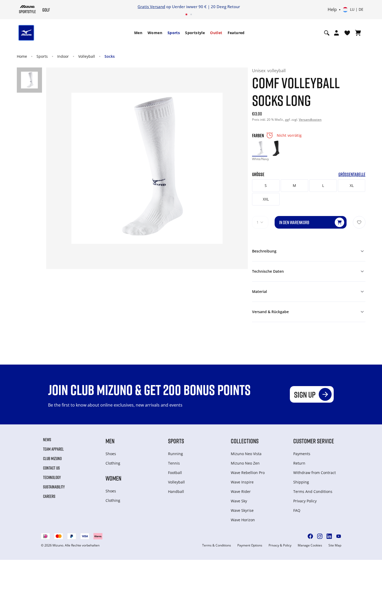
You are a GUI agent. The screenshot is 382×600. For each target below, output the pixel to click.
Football (175, 472)
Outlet (216, 32)
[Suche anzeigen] (326, 32)
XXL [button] (266, 199)
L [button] (323, 185)
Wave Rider (241, 491)
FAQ (296, 510)
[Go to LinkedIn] (329, 536)
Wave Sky (239, 500)
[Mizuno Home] (27, 9)
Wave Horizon (243, 519)
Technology (52, 477)
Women (155, 32)
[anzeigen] (358, 32)
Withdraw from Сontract (314, 472)
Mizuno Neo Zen (245, 463)
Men (138, 32)
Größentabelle (351, 174)
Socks (109, 56)
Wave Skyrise (242, 510)
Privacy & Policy (280, 545)
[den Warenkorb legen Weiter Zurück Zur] (359, 222)
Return (299, 463)
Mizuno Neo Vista (246, 453)
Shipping (301, 482)
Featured (236, 32)
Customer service (313, 441)
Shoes (111, 453)
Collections (245, 441)
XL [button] (352, 185)
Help (332, 10)
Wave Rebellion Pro (248, 472)
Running (175, 453)
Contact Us (51, 468)
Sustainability (54, 487)
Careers (49, 496)
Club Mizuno (52, 458)
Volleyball (86, 56)
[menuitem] (138, 32)
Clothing (113, 463)
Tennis (174, 463)
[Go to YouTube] (338, 536)
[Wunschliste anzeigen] (347, 32)
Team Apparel (53, 449)
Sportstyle (195, 32)
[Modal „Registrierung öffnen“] (336, 32)
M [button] (294, 185)
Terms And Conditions (312, 491)
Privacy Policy (305, 500)
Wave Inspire (242, 482)
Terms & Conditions (216, 545)
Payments (301, 453)
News (47, 439)
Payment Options (249, 545)
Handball (176, 491)
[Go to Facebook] (310, 536)
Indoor (63, 56)
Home (22, 56)
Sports (174, 32)
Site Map (334, 545)
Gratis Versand (125, 6)
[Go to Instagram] (319, 536)
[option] (259, 148)
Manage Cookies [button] (310, 545)
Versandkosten (310, 119)
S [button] (266, 185)
